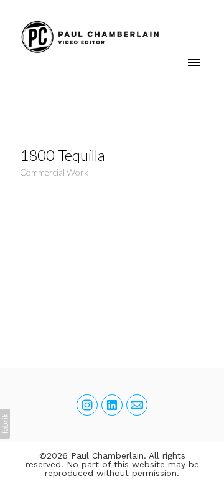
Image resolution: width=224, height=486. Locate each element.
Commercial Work (54, 172)
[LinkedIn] (112, 405)
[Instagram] (87, 405)
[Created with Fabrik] (5, 424)
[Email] (136, 405)
